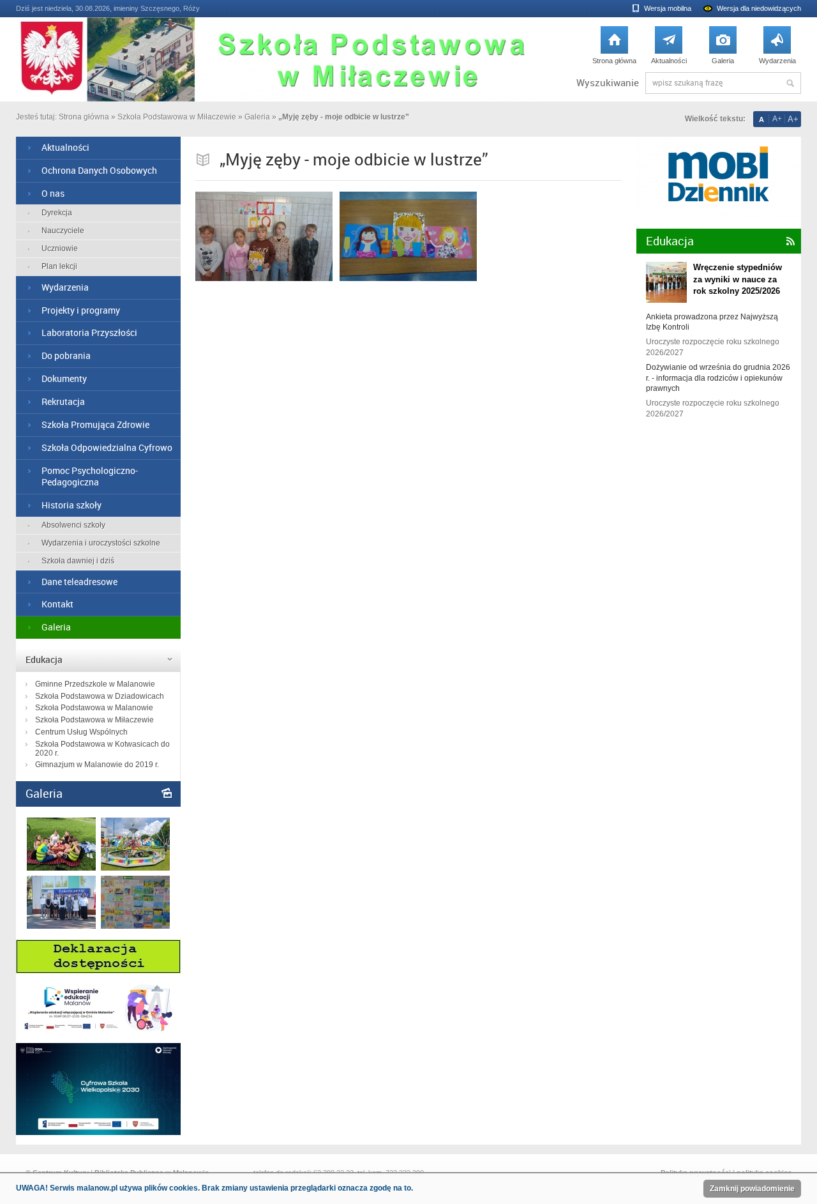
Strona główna (614, 49)
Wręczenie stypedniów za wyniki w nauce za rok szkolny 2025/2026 (737, 279)
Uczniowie (59, 248)
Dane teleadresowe (79, 581)
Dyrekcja (56, 212)
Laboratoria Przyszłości (89, 332)
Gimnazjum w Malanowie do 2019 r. (97, 764)
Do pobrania (66, 355)
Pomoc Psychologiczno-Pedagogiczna (89, 476)
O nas (52, 193)
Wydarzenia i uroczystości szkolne (100, 542)
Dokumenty (64, 378)
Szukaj (790, 83)
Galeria (723, 49)
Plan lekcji (59, 266)
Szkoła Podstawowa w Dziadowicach (99, 696)
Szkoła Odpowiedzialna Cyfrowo (106, 447)
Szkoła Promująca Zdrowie (95, 424)
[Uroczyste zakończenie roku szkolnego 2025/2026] (61, 926)
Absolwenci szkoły (73, 525)
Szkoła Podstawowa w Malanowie (94, 707)
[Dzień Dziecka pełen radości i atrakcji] (135, 868)
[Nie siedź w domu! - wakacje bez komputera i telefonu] (135, 926)
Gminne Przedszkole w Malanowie (95, 684)
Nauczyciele (62, 230)
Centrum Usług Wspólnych (81, 732)
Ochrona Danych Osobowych (99, 170)
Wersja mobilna (667, 8)
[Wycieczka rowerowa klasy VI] (61, 868)
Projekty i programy (80, 310)
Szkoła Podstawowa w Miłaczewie (176, 116)
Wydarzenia (777, 49)
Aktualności (669, 49)
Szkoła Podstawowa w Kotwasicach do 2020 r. (102, 749)
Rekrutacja (63, 401)
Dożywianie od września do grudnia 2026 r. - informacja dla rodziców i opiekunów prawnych (718, 378)
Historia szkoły (71, 505)
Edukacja (44, 659)
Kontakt (57, 604)
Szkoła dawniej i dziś (77, 560)
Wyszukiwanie (607, 83)
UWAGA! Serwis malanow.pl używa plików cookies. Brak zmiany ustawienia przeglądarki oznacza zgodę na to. (214, 1188)
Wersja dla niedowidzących (759, 8)
